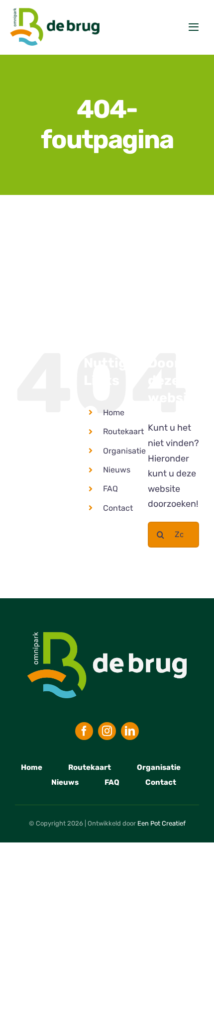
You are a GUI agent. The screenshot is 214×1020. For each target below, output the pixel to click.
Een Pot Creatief (161, 823)
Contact (118, 508)
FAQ (110, 488)
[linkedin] (130, 731)
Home (113, 412)
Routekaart (123, 431)
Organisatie (124, 451)
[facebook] (84, 731)
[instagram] (107, 731)
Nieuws (116, 469)
